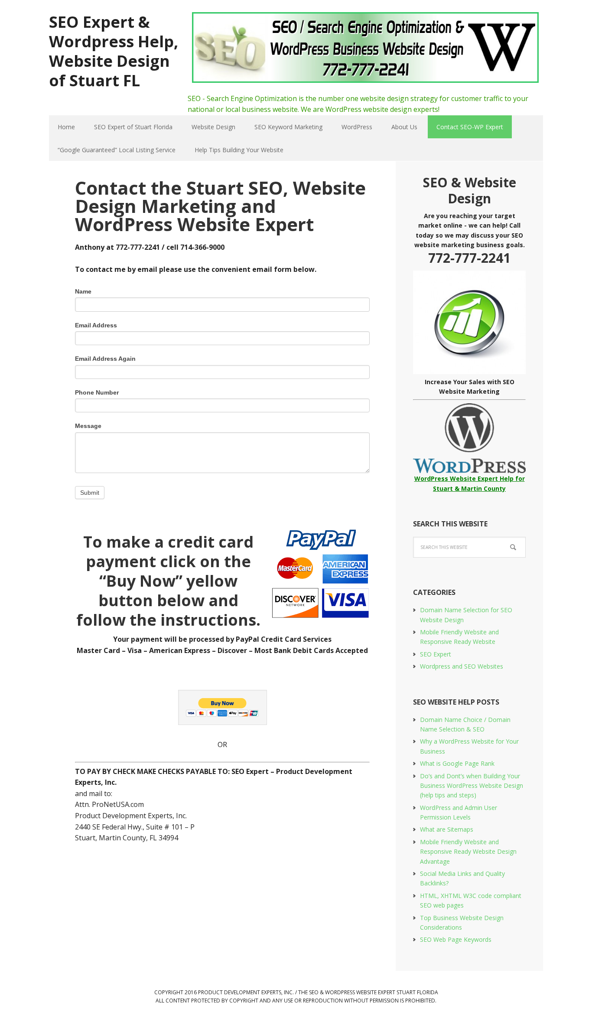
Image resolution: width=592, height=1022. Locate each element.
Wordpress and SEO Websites (461, 666)
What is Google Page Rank (457, 763)
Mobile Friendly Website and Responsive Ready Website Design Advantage (468, 851)
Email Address (96, 325)
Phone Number (97, 392)
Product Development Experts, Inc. (246, 992)
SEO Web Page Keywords (455, 939)
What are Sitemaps (446, 829)
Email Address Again (105, 358)
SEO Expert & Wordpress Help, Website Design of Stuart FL (113, 50)
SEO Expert (435, 654)
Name (83, 291)
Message (88, 425)
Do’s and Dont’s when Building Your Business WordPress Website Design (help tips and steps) (471, 786)
